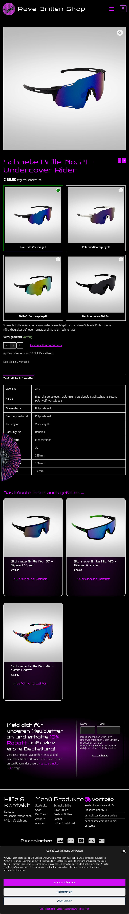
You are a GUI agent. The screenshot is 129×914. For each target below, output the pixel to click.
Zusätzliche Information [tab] (18, 378)
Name (84, 724)
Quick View (33, 554)
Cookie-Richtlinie (47, 909)
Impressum (84, 909)
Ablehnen (65, 891)
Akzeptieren (64, 882)
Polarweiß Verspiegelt (96, 247)
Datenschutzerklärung (67, 909)
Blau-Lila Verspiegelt (33, 247)
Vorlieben (65, 901)
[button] (123, 851)
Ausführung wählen (30, 579)
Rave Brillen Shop (51, 9)
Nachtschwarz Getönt (96, 316)
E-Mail (101, 724)
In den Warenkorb (46, 345)
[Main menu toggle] (111, 9)
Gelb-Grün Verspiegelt (33, 316)
